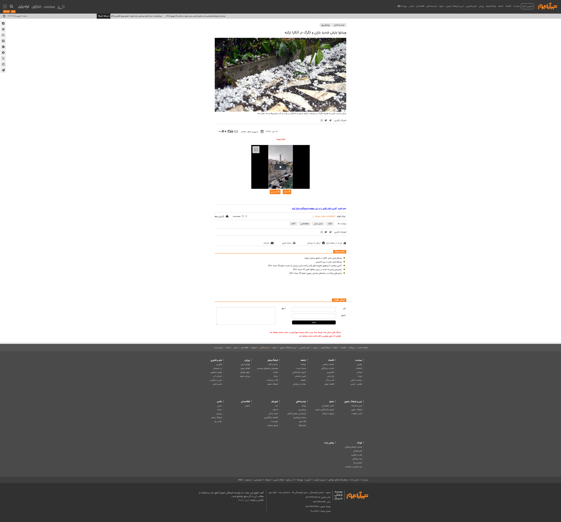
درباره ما (365, 480)
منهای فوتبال (245, 372)
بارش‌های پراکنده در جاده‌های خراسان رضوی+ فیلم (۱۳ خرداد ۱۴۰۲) (315, 273)
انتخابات (359, 368)
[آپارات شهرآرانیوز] (3, 29)
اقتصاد (508, 6)
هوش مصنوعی (216, 372)
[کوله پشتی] (23, 7)
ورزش (481, 6)
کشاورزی (330, 372)
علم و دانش (217, 384)
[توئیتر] (325, 121)
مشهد (441, 6)
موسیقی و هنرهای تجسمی (267, 368)
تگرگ (330, 223)
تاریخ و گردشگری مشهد (324, 409)
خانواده (303, 380)
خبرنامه (266, 243)
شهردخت (274, 421)
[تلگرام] (330, 120)
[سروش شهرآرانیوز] (3, 52)
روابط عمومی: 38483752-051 (318, 506)
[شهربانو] (61, 8)
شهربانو (254, 347)
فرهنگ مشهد (272, 384)
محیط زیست (301, 368)
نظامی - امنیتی (356, 384)
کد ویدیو (274, 191)
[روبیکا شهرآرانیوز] (3, 35)
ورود (13, 11)
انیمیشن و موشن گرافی (296, 413)
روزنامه (404, 6)
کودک (228, 347)
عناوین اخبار (527, 6)
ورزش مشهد (245, 376)
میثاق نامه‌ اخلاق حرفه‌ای (337, 480)
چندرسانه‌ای (431, 6)
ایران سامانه (243, 500)
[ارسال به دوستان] (236, 132)
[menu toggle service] (5, 6)
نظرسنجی (258, 480)
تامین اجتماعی (300, 376)
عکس (411, 6)
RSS (240, 480)
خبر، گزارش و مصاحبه (353, 466)
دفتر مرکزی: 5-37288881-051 (318, 497)
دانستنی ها (358, 462)
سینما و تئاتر (273, 364)
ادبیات (275, 372)
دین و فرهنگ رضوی (455, 6)
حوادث (303, 364)
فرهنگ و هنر (216, 417)
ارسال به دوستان (314, 243)
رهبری (359, 364)
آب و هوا (290, 480)
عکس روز (218, 421)
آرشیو (308, 480)
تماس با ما (355, 480)
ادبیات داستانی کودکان (353, 447)
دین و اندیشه (356, 405)
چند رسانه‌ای (357, 459)
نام (344, 308)
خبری (219, 405)
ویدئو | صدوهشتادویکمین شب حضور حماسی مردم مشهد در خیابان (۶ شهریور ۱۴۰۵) (220, 16)
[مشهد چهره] (36, 8)
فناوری (219, 364)
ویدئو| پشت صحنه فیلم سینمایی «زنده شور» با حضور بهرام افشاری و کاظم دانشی (157, 16)
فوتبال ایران (245, 364)
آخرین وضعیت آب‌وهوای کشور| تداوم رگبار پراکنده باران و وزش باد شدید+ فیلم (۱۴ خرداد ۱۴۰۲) (305, 265)
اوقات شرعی (278, 480)
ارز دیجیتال (217, 368)
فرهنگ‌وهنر (491, 6)
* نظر (284, 308)
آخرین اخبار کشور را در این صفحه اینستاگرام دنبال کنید (314, 208)
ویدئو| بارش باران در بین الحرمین (329, 262)
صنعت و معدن (328, 364)
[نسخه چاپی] (231, 131)
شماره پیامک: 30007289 (320, 511)
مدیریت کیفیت (319, 480)
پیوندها (300, 480)
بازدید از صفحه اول (334, 243)
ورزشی (219, 413)
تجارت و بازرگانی (327, 368)
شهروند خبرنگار (328, 413)
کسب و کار (330, 380)
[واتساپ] (322, 121)
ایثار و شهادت (356, 413)
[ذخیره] (229, 131)
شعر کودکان (357, 451)
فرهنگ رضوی (356, 409)
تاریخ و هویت (272, 425)
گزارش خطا (219, 216)
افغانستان (420, 6)
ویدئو (304, 405)
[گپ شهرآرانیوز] (3, 46)
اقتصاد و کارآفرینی (271, 417)
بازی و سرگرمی (216, 380)
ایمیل (343, 315)
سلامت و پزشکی (299, 384)
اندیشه (275, 409)
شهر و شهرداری (328, 405)
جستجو (248, 480)
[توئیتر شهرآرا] (3, 58)
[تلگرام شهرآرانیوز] (3, 70)
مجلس (359, 372)
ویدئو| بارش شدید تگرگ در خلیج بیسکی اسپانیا (323, 258)
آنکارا (293, 223)
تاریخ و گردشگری (299, 372)
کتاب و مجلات (272, 380)
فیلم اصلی (281, 199)
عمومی (247, 405)
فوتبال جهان (245, 368)
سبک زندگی (273, 413)
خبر (276, 405)
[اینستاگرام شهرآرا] (3, 64)
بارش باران (318, 223)
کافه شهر (302, 421)
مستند (219, 409)
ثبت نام (6, 11)
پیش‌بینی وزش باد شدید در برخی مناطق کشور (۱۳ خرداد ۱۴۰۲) (317, 269)
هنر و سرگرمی (356, 455)
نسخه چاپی (286, 243)
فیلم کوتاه (302, 425)
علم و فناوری (471, 6)
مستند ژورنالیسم (299, 417)
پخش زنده (218, 347)
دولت (360, 376)
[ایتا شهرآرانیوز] (3, 41)
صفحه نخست (362, 347)
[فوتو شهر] (49, 8)
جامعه (500, 6)
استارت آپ (217, 376)
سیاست (516, 6)
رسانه (276, 376)
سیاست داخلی (356, 380)
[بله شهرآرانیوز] (3, 23)
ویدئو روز (325, 25)
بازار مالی (330, 376)
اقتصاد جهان (329, 384)
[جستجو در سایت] (11, 6)
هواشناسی (305, 223)
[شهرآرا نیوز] (547, 5)
